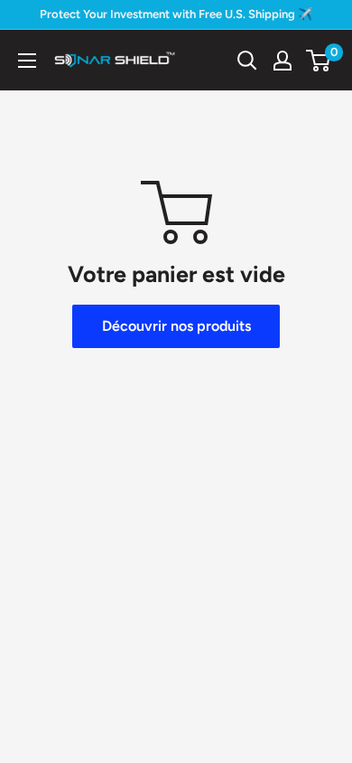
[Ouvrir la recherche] (247, 61)
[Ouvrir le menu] (27, 60)
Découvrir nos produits (176, 325)
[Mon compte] (282, 61)
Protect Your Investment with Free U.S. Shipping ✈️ (176, 14)
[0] (319, 60)
